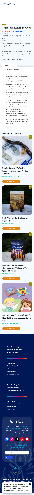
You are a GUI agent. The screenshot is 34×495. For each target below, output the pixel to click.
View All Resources (13, 374)
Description (9, 65)
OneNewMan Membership (17, 447)
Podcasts (9, 445)
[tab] (9, 65)
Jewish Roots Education (14, 404)
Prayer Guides (11, 371)
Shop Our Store (11, 401)
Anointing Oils (11, 406)
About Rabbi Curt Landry (14, 349)
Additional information (12, 69)
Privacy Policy (24, 490)
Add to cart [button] (11, 181)
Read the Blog (11, 363)
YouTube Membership (20, 445)
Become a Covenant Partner (15, 390)
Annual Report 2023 (13, 352)
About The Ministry (13, 347)
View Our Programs (13, 387)
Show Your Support (13, 385)
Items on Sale (11, 409)
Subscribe (9, 458)
